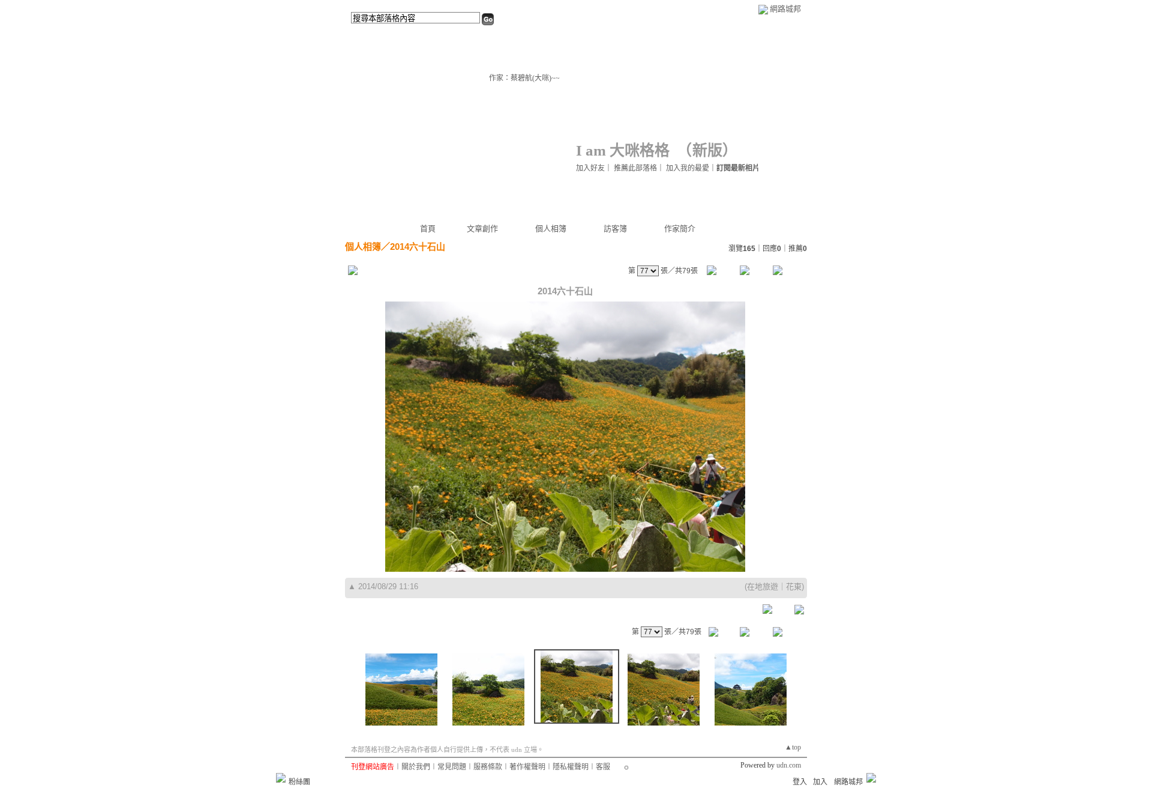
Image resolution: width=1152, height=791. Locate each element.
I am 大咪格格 (623, 150)
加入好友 (590, 168)
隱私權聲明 (571, 767)
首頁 (428, 228)
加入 (820, 782)
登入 (800, 782)
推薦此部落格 (635, 168)
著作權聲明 (527, 767)
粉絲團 (299, 782)
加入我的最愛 (687, 168)
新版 (707, 150)
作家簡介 (679, 228)
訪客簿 (615, 228)
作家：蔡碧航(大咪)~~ (524, 78)
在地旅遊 (762, 586)
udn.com (788, 765)
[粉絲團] (281, 778)
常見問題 (451, 767)
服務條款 (487, 767)
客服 (603, 767)
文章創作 (482, 228)
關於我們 (415, 767)
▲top (793, 747)
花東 (794, 586)
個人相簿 (550, 228)
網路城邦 (785, 8)
